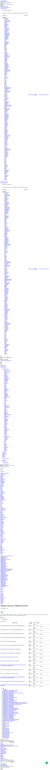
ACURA (1, 474)
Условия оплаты (3, 751)
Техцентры (2, 756)
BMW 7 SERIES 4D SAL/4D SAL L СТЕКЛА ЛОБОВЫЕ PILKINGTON (13, 625)
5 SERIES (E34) (3, 572)
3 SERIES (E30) (3, 561)
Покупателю (2, 750)
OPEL (1, 520)
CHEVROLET (2, 481)
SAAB (1, 525)
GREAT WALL (2, 492)
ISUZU (1, 500)
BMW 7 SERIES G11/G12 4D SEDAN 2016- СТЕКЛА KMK (10, 649)
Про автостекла (3, 746)
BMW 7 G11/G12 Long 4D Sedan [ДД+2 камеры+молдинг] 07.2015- (12, 669)
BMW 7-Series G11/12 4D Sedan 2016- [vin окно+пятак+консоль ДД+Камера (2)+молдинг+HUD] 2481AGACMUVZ (13, 665)
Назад (5, 369)
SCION (1, 527)
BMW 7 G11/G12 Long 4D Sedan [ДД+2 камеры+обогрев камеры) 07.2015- (13, 637)
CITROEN (2, 482)
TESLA (1, 535)
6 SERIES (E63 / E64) (3, 578)
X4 (0, 592)
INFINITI (1, 498)
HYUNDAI (2, 497)
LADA (1, 507)
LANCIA (1, 509)
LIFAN (1, 512)
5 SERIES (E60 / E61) (3, 574)
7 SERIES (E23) (3, 582)
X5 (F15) (1, 596)
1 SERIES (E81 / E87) (3, 556)
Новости (1, 755)
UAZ (1, 537)
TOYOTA (2, 536)
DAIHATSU (2, 485)
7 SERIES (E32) (3, 583)
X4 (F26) (1, 593)
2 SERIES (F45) (3, 558)
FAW (1, 487)
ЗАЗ (1, 544)
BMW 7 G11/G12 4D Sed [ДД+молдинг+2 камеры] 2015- (10, 660)
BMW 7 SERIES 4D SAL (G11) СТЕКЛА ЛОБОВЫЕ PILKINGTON (12, 629)
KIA (1, 506)
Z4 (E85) (1, 603)
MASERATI (2, 515)
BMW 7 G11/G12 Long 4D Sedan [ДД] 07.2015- (8, 641)
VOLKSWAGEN (3, 539)
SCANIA (1, 526)
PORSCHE (2, 522)
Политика (2, 758)
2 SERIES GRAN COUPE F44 (5, 559)
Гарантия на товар (3, 752)
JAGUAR (2, 503)
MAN (1, 514)
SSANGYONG (2, 532)
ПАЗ (1, 551)
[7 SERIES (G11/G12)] (4, 608)
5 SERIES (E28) (3, 571)
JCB (1, 504)
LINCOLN (2, 513)
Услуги (1, 747)
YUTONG (2, 541)
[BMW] (1, 611)
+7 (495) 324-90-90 (3, 0)
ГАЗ (1, 543)
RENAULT (2, 523)
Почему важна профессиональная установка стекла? (9, 745)
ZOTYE (1, 542)
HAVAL (1, 493)
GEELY (1, 490)
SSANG (1, 531)
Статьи (1, 757)
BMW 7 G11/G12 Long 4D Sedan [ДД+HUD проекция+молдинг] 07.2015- (13, 681)
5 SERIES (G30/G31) (3, 576)
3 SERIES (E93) (3, 565)
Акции (1, 754)
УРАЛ (1, 554)
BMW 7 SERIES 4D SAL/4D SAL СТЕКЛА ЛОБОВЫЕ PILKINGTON (12, 633)
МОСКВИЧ (2, 549)
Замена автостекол (3, 748)
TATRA (1, 534)
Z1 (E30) (1, 601)
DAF (1, 484)
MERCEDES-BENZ (3, 517)
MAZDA (1, 516)
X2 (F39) (1, 589)
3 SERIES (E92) (3, 564)
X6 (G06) (1, 599)
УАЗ (1, 553)
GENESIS (2, 491)
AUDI (1, 475)
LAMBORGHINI (3, 508)
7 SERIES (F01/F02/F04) (4, 585)
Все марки (4, 17)
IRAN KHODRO (3, 499)
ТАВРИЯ (2, 552)
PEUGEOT (2, 521)
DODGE (1, 486)
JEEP (1, 505)
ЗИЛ (1, 545)
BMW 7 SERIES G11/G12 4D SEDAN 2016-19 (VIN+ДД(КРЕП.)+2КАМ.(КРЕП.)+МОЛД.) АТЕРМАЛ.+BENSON (13, 677)
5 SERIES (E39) (3, 573)
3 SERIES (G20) (3, 567)
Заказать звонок (3, 367)
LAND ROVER (3, 510)
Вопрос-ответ (2, 753)
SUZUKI (1, 533)
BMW (1, 477)
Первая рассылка (4, 741)
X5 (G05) (1, 597)
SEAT (1, 528)
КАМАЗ (1, 547)
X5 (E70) (1, 595)
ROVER (1, 524)
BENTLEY (2, 476)
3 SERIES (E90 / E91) (3, 563)
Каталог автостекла (7, 370)
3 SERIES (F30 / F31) (3, 566)
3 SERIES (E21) (3, 560)
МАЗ (1, 548)
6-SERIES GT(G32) (3, 581)
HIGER (1, 494)
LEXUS (1, 511)
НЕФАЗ (1, 550)
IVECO (1, 501)
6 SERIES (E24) (3, 577)
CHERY (1, 480)
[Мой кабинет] (0, 356)
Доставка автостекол (3, 749)
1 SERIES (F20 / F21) (3, 557)
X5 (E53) (1, 594)
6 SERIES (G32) (3, 580)
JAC (1, 502)
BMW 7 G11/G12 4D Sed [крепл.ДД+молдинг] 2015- (9, 673)
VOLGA (1, 538)
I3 (0, 587)
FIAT (1, 488)
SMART (1, 530)
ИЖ (1, 546)
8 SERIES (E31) (3, 586)
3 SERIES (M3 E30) (3, 568)
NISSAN (1, 519)
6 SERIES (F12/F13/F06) (4, 579)
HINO (1, 495)
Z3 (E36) (1, 602)
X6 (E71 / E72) (2, 598)
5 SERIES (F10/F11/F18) (4, 575)
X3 (0, 590)
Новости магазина (11, 741)
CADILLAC (2, 478)
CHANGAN (2, 479)
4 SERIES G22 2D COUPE (4, 570)
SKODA (1, 529)
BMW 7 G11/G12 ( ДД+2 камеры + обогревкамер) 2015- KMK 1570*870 (12, 645)
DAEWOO (2, 483)
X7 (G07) (1, 600)
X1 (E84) (1, 588)
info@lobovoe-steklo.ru (5, 466)
